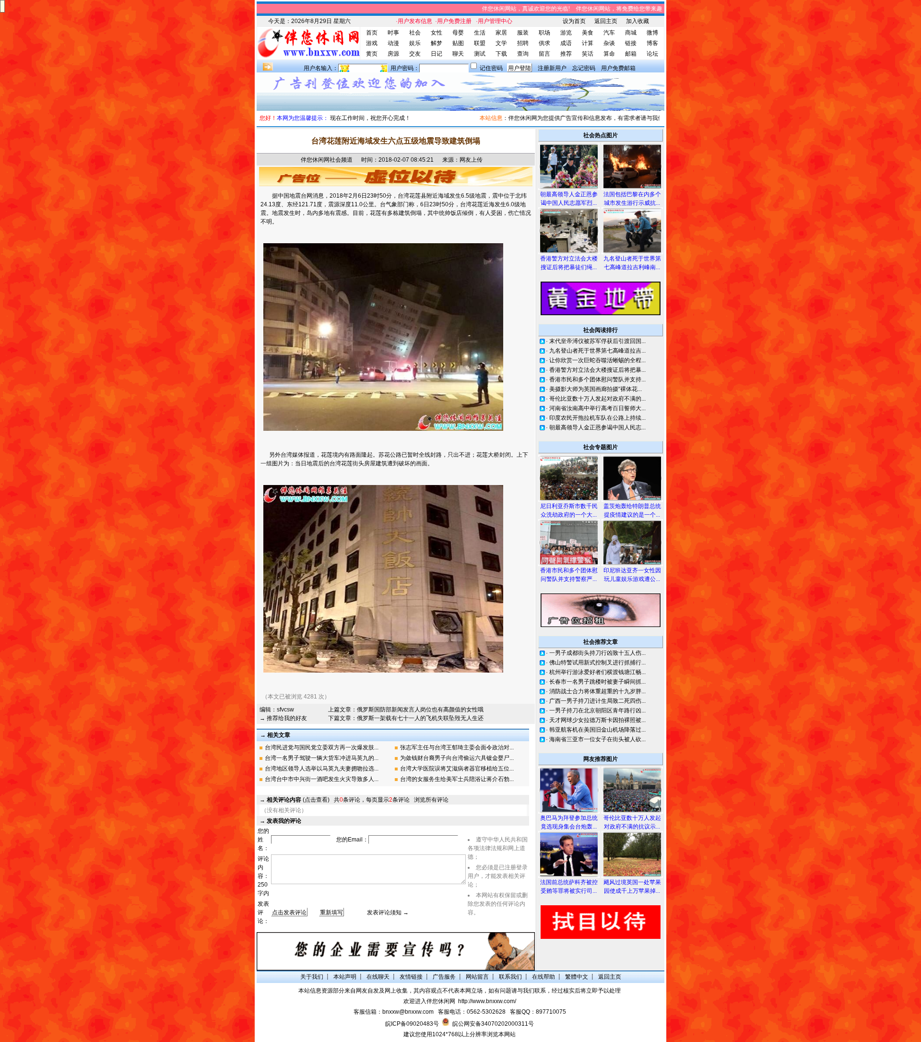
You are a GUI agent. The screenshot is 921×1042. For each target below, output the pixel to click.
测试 (479, 53)
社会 (415, 32)
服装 (523, 32)
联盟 (479, 43)
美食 (587, 32)
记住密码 (491, 68)
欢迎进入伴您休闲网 (429, 1001)
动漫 (393, 43)
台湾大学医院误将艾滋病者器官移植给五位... (457, 768)
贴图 (458, 43)
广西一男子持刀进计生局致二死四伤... (597, 701)
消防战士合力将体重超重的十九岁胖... (597, 691)
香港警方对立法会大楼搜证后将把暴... (597, 370)
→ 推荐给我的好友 (283, 718)
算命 (609, 53)
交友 (415, 53)
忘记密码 (583, 68)
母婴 (458, 32)
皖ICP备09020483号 (412, 1023)
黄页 (372, 53)
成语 (566, 43)
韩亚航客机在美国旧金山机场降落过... (597, 729)
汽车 (609, 32)
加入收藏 (637, 21)
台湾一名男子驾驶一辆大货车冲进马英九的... (321, 758)
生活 (479, 32)
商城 (631, 32)
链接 (631, 43)
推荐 (566, 53)
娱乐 (415, 43)
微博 (652, 32)
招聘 (523, 43)
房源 (393, 53)
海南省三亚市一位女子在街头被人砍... (597, 739)
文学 (501, 43)
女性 (436, 32)
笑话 (587, 53)
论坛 (652, 53)
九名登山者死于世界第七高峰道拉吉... (597, 350)
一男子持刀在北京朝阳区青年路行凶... (597, 710)
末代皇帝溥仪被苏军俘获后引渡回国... (597, 341)
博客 (652, 43)
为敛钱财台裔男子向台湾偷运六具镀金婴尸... (457, 758)
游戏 (372, 43)
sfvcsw (285, 709)
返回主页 (605, 21)
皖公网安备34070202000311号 (493, 1023)
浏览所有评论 (431, 799)
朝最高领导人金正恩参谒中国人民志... (597, 427)
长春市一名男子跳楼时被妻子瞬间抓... (597, 681)
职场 (544, 32)
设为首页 (574, 21)
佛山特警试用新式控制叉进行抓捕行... (597, 662)
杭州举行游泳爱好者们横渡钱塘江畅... (597, 672)
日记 (436, 53)
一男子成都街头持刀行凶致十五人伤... (597, 653)
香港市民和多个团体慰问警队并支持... (597, 379)
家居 (501, 32)
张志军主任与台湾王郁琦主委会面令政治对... (457, 747)
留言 (544, 53)
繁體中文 (576, 976)
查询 (523, 53)
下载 (501, 53)
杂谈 (609, 43)
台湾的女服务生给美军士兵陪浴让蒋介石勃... (457, 779)
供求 (544, 43)
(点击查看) (298, 799)
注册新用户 (552, 68)
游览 (566, 32)
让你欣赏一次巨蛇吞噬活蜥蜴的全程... (597, 360)
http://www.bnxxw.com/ (487, 1001)
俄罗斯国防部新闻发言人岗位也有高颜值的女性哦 (420, 709)
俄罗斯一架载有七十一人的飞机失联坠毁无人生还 (420, 718)
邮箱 (631, 53)
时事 (393, 32)
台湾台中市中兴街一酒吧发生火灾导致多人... (321, 779)
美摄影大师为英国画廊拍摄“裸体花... (595, 389)
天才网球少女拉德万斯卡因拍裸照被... (597, 720)
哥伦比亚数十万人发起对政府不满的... (597, 398)
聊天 (458, 53)
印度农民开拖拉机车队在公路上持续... (597, 417)
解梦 (436, 43)
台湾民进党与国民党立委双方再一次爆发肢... (321, 747)
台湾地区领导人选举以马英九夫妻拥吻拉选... (321, 768)
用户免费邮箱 (618, 68)
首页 (372, 32)
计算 (587, 43)
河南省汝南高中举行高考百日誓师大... (597, 408)
